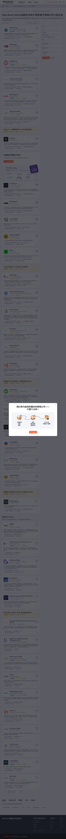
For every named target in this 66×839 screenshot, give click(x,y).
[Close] (55, 404)
